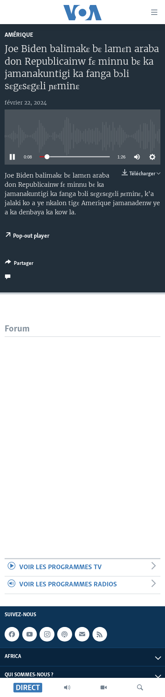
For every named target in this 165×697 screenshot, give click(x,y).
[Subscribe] (82, 634)
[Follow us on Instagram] (47, 634)
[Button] (19, 264)
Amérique (19, 35)
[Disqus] (82, 432)
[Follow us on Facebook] (12, 634)
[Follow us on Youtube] (29, 634)
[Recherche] (140, 687)
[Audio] (67, 687)
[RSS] (99, 634)
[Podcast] (64, 634)
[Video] (103, 687)
